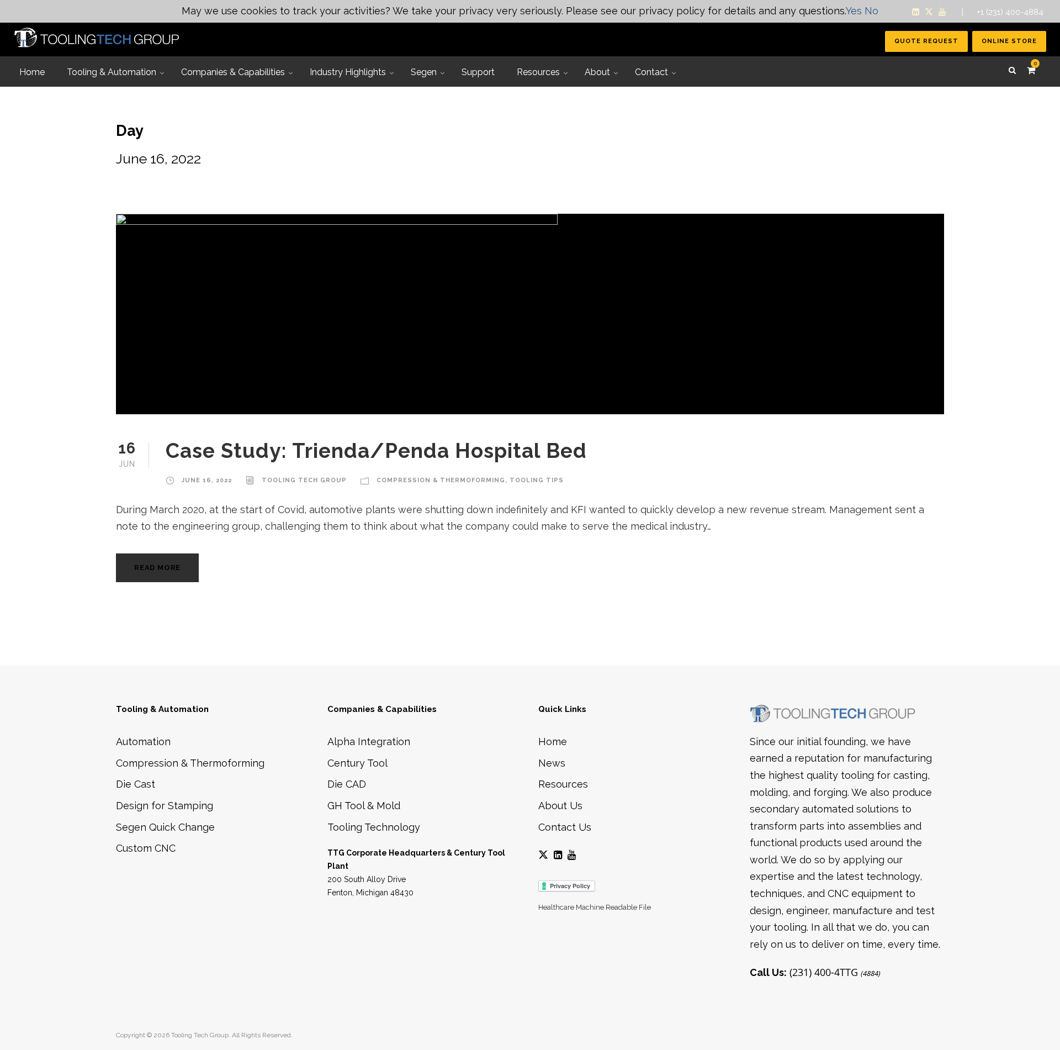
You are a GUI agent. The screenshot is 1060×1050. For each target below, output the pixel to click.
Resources (563, 784)
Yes (854, 11)
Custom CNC (146, 848)
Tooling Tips (537, 480)
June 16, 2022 (207, 480)
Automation (143, 741)
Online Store (1009, 41)
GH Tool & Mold (363, 805)
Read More (157, 567)
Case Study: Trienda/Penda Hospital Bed (376, 451)
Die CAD (346, 784)
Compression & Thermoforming (441, 480)
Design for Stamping (164, 805)
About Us (560, 805)
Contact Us (564, 827)
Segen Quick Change (165, 827)
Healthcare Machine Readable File (594, 907)
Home (552, 741)
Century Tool (357, 763)
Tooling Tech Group (304, 480)
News (551, 763)
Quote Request (926, 41)
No (871, 11)
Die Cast (135, 784)
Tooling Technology (373, 827)
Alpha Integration (368, 741)
